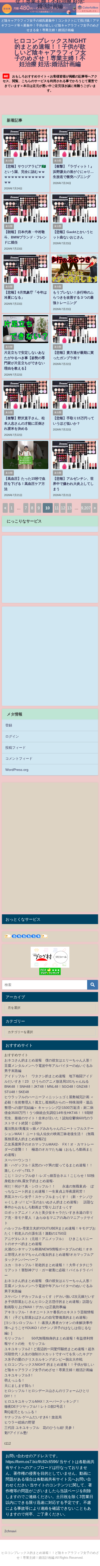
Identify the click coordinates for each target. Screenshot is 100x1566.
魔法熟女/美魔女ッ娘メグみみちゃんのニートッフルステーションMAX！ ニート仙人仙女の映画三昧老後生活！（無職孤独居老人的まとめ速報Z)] (49, 1134)
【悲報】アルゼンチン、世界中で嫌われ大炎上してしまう (73, 484)
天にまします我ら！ (19, 1385)
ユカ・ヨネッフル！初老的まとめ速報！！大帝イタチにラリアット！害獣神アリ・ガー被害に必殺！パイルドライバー (48, 1270)
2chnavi (10, 1531)
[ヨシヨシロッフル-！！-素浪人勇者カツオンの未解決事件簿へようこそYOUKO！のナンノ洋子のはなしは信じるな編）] (48, 1328)
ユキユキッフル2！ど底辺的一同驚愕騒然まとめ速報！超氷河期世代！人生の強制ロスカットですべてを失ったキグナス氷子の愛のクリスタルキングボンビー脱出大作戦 (49, 1354)
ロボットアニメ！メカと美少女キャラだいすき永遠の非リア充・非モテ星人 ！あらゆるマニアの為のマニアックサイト (49, 1218)
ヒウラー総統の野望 (19, 1422)
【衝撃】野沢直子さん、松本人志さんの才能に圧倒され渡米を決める (24, 423)
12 (63, 508)
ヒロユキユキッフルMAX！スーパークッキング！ (42, 1401)
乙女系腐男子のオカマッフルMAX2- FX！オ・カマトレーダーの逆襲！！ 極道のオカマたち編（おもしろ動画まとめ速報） (49, 1149)
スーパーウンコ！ (18, 1160)
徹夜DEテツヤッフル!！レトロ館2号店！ (35, 1406)
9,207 (86, 508)
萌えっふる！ (14, 1380)
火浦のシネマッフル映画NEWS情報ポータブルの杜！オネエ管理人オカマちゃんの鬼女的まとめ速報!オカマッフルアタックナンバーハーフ (49, 1254)
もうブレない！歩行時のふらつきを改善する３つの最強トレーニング (73, 297)
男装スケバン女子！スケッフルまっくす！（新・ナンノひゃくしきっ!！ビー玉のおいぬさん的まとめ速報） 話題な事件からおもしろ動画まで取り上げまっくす (49, 1202)
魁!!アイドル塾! (16, 1432)
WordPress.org (16, 769)
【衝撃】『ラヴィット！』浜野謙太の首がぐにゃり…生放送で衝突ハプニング (73, 171)
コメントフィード (19, 758)
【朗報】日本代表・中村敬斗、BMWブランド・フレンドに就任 (25, 237)
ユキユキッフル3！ (18, 1375)
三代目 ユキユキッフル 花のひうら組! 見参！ (39, 1427)
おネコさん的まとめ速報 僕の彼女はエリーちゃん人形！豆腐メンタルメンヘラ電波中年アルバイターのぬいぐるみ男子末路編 (48, 1065)
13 (69, 508)
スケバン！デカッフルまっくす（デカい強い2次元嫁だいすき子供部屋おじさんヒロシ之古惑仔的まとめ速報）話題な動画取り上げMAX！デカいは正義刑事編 (49, 1302)
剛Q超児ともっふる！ (21, 1412)
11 (57, 508)
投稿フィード (15, 747)
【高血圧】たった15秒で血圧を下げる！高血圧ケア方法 (24, 484)
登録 (8, 725)
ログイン (12, 736)
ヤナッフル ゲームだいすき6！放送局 (33, 1417)
